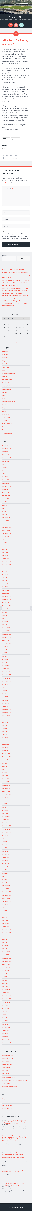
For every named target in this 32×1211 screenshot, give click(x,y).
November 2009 (6, 961)
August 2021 (5, 536)
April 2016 (5, 735)
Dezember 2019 (6, 596)
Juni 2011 (4, 911)
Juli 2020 (4, 577)
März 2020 (5, 587)
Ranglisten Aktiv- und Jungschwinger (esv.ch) (15, 1080)
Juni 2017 (4, 691)
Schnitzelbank (6, 417)
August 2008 (5, 1008)
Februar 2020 (6, 590)
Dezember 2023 (6, 448)
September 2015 (6, 757)
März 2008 (5, 1024)
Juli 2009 (4, 974)
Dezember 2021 (6, 524)
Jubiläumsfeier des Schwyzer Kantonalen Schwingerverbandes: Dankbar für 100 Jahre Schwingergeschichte (14, 303)
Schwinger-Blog (16, 17)
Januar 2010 (5, 955)
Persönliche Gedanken (8, 402)
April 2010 (5, 945)
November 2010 (6, 933)
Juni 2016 (4, 728)
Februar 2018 (6, 665)
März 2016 (5, 738)
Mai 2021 (4, 546)
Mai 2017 (4, 694)
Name (6, 213)
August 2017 (5, 684)
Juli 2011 (4, 908)
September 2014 (6, 794)
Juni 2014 (4, 804)
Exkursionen (5, 376)
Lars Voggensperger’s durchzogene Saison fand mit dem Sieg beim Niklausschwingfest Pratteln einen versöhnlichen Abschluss (15, 283)
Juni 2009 (4, 977)
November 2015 (6, 750)
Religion (4, 408)
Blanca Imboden (6, 1061)
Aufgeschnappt (6, 354)
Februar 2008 (6, 1027)
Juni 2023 (4, 467)
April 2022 (5, 511)
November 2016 (6, 713)
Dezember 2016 (6, 709)
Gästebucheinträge (7, 379)
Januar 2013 (5, 857)
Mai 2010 (4, 942)
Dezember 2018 (6, 634)
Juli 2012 (4, 870)
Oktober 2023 (6, 455)
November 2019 (6, 599)
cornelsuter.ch (6, 1068)
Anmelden (5, 1102)
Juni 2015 (4, 766)
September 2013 (6, 832)
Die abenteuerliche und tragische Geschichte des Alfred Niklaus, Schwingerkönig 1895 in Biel (14, 1121)
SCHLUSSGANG (6, 1083)
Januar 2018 (5, 668)
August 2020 (5, 574)
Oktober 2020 (6, 568)
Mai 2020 (4, 580)
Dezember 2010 (6, 930)
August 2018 (5, 646)
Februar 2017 (6, 703)
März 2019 (5, 624)
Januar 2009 (5, 992)
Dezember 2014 (6, 785)
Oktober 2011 (6, 898)
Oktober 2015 (6, 753)
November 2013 (6, 826)
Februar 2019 (6, 628)
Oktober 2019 (6, 602)
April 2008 (5, 1021)
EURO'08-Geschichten (8, 373)
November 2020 (6, 565)
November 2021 (6, 527)
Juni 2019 (4, 615)
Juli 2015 (4, 763)
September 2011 (6, 901)
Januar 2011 (5, 926)
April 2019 (5, 621)
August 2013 (5, 835)
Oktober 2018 (6, 640)
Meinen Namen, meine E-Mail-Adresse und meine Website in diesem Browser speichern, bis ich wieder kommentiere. (15, 236)
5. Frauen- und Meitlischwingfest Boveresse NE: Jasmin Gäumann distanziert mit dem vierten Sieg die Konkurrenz (16, 275)
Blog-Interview (6, 361)
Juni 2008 (4, 1014)
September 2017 (6, 681)
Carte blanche (6, 367)
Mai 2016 (4, 731)
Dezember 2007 (6, 1033)
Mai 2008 (4, 1018)
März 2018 (5, 662)
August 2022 (5, 499)
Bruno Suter (5, 364)
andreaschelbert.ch (7, 1055)
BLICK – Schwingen (7, 1064)
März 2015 (5, 775)
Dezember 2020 (6, 562)
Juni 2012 (4, 873)
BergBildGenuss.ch (7, 1058)
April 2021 (5, 549)
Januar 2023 (5, 483)
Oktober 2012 (6, 864)
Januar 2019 (5, 631)
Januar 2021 (5, 558)
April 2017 (5, 697)
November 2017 (6, 675)
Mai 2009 (4, 980)
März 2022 (5, 514)
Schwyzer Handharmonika (9, 1086)
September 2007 (6, 1043)
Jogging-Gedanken (7, 386)
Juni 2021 (4, 543)
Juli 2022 (4, 502)
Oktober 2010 (6, 936)
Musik (4, 395)
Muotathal (5, 392)
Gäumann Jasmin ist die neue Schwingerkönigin (15, 269)
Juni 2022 (4, 505)
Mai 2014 (4, 807)
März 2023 (5, 477)
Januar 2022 (5, 521)
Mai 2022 (4, 508)
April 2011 (5, 917)
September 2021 (6, 533)
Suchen (4, 255)
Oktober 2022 (6, 492)
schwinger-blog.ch (16, 1207)
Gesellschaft (5, 383)
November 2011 (6, 895)
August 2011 (5, 904)
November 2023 (6, 451)
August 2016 (5, 722)
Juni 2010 (4, 939)
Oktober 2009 (6, 964)
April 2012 (5, 879)
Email (3, 370)
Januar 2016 (5, 744)
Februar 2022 (6, 518)
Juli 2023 (4, 464)
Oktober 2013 (6, 829)
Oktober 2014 (6, 791)
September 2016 (6, 719)
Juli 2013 (4, 838)
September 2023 (6, 458)
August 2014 (5, 797)
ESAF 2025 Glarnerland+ (8, 1077)
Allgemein (5, 351)
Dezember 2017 (6, 672)
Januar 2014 (5, 819)
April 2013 (5, 848)
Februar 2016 (6, 741)
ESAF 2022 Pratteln (7, 1074)
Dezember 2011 (6, 892)
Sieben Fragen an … (8, 424)
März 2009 (5, 986)
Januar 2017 (5, 706)
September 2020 (6, 571)
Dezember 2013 (6, 823)
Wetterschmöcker (7, 433)
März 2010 (5, 948)
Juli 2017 (4, 687)
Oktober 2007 (6, 1040)
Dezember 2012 (6, 860)
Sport (4, 427)
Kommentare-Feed (7, 1108)
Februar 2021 (6, 555)
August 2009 (5, 970)
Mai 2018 (4, 656)
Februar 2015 (6, 779)
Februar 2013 (6, 854)
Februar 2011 (6, 923)
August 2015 (5, 760)
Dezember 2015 (6, 747)
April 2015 (5, 772)
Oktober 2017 (6, 678)
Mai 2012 (4, 876)
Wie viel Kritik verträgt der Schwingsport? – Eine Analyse (13, 1170)
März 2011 (5, 920)
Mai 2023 (4, 470)
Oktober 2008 (6, 1002)
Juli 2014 (4, 801)
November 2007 (6, 1036)
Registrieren (5, 1099)
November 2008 (6, 999)
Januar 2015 (5, 782)
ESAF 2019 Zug (6, 1071)
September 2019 (6, 606)
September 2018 (6, 643)
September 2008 (6, 1005)
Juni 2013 (4, 841)
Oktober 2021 (6, 530)
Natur (4, 398)
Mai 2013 (4, 845)
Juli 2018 (4, 650)
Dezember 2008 (6, 996)
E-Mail (6, 219)
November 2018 (6, 637)
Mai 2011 (4, 914)
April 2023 (5, 473)
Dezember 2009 (6, 958)
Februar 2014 (6, 816)
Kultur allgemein (6, 389)
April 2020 (5, 584)
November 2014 (6, 788)
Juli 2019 (4, 612)
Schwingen (5, 420)
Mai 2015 (4, 769)
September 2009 (6, 967)
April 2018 (5, 659)
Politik (4, 405)
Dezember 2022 (6, 486)
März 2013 (5, 851)
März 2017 (5, 700)
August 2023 (5, 461)
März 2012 (5, 882)
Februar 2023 (6, 480)
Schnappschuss (6, 414)
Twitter (4, 430)
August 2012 (5, 867)
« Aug (15, 342)
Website (7, 226)
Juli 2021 (4, 540)
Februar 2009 (6, 989)
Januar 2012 (5, 889)
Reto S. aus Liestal (7, 1136)
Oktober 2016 (6, 716)
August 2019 (5, 609)
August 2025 (5, 445)
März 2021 (5, 552)
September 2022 (6, 496)
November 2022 (6, 489)
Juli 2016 (4, 725)
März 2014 (5, 813)
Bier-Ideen (5, 357)
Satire (4, 411)
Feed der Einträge (7, 1105)
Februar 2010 (6, 952)
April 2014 (5, 810)
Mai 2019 (4, 618)
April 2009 (5, 983)
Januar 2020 (5, 593)
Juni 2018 (4, 653)
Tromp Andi (5, 1184)
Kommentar (8, 188)
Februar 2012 (6, 886)
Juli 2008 (4, 1011)
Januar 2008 (5, 1030)
